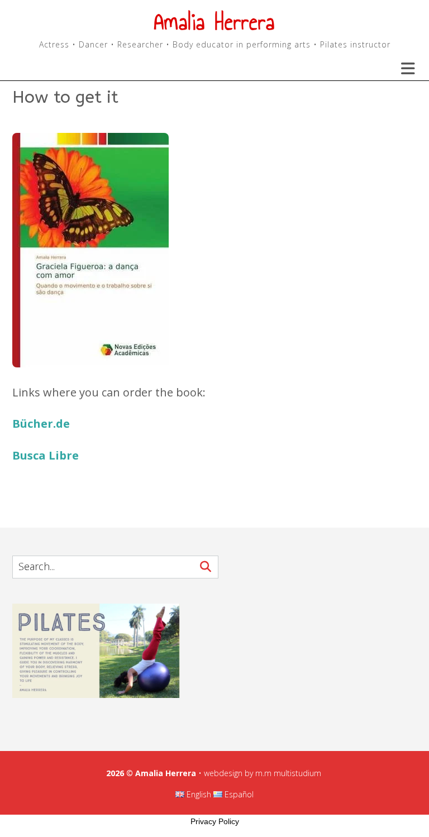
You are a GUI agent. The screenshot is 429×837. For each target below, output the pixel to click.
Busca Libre (45, 455)
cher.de (48, 423)
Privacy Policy (214, 821)
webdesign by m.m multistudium (262, 773)
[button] (401, 68)
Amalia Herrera (214, 22)
